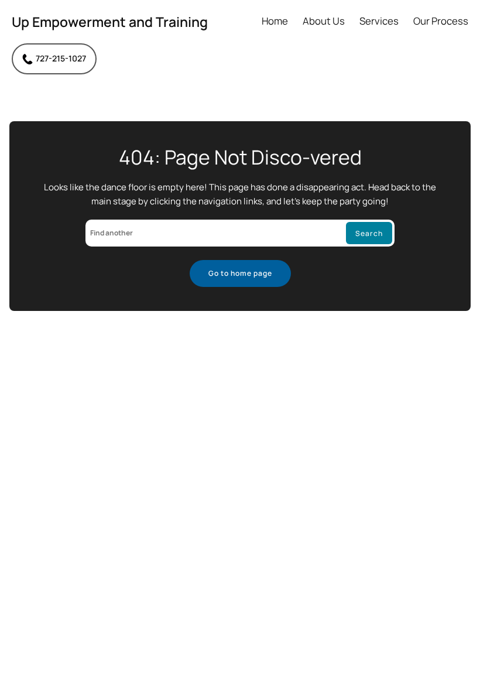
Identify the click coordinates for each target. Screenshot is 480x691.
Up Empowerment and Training (110, 21)
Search (369, 233)
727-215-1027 (61, 58)
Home (275, 21)
